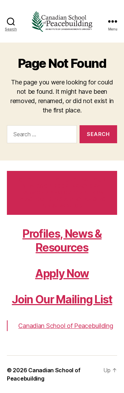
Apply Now (62, 273)
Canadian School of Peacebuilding (65, 325)
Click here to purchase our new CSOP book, (62, 192)
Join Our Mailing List (62, 299)
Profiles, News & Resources (62, 240)
